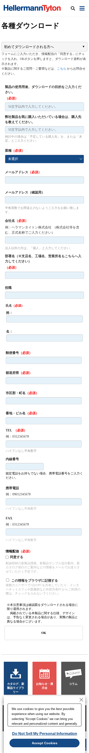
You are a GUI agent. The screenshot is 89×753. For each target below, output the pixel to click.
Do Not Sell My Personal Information (44, 734)
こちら (61, 68)
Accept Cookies (44, 743)
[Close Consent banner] (81, 700)
